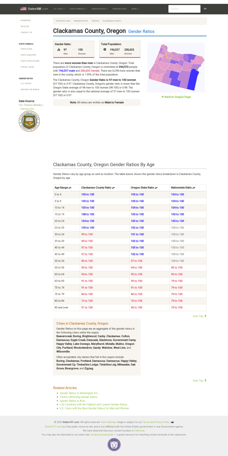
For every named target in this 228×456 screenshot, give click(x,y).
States (38, 9)
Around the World (30, 89)
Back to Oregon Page (177, 97)
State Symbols (77, 9)
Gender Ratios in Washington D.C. (79, 393)
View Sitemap (108, 422)
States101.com (63, 21)
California (139, 430)
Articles (25, 26)
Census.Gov (27, 108)
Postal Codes (27, 67)
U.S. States (26, 83)
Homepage (26, 20)
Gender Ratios (98, 9)
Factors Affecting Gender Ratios (78, 397)
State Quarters (28, 55)
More (134, 9)
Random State (120, 9)
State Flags (26, 49)
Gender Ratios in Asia (72, 400)
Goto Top (198, 316)
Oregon (95, 21)
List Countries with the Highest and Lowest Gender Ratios (93, 404)
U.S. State (58, 9)
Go (205, 9)
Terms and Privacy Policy (156, 422)
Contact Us (26, 32)
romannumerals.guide (101, 434)
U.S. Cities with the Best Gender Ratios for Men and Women (94, 408)
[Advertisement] (130, 134)
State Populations (30, 61)
